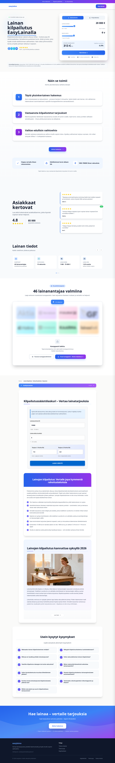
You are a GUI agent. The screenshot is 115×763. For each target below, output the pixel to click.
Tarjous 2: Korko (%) (64, 447)
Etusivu (20, 381)
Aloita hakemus (56, 149)
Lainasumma (66, 23)
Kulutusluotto (74, 17)
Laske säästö (57, 463)
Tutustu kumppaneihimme (42, 357)
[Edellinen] (97, 250)
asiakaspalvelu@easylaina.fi (26, 752)
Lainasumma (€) (35, 421)
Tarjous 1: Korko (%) (38, 447)
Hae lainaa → (83, 53)
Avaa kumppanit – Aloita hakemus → (71, 357)
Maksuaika (65, 33)
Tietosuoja (62, 748)
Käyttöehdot (62, 751)
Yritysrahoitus (95, 17)
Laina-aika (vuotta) (36, 433)
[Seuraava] (101, 250)
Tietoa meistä (63, 746)
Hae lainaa (101, 6)
